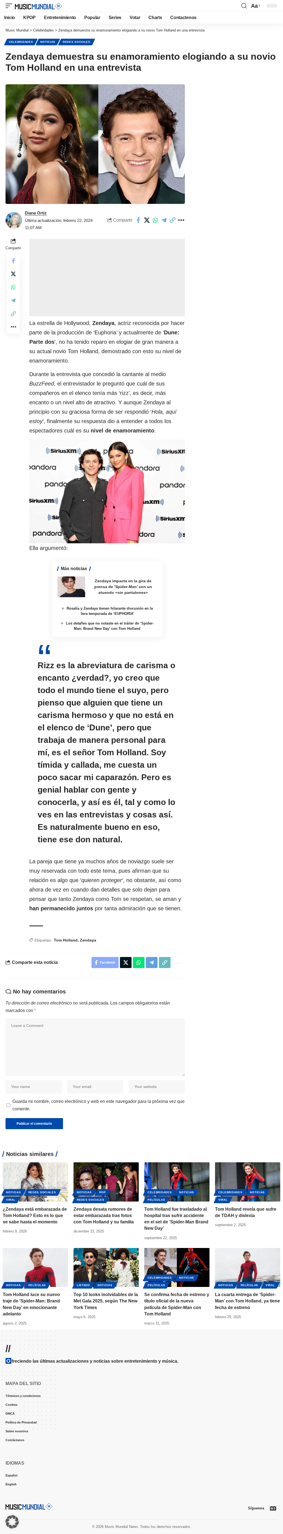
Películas (156, 1199)
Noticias (47, 41)
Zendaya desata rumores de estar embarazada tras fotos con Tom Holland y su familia (104, 1215)
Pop (102, 1192)
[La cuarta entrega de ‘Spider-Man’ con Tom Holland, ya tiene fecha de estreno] (247, 1267)
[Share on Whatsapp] (155, 220)
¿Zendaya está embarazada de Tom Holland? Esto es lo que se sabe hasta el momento (35, 1215)
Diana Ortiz (36, 213)
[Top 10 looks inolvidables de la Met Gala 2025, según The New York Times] (106, 1267)
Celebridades (21, 41)
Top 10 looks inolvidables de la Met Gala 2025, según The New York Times (106, 1301)
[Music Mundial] (38, 6)
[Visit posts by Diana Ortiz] (14, 220)
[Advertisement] (107, 277)
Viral (10, 1199)
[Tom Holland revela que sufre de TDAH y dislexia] (247, 1182)
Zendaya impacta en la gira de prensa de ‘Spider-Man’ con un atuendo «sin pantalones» (123, 587)
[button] (10, 6)
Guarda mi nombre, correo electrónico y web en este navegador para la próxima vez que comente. (98, 1105)
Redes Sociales (76, 41)
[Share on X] (147, 220)
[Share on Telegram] (164, 220)
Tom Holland (66, 940)
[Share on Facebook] (138, 220)
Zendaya (88, 940)
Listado (83, 1285)
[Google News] (273, 1508)
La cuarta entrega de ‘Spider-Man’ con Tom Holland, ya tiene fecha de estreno (247, 1301)
